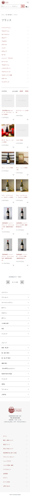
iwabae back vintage (7, 373)
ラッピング (4, 333)
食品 (3, 328)
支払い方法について (8, 448)
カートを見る (6, 482)
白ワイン (4, 307)
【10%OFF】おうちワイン (8, 368)
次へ (22, 282)
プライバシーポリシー (8, 457)
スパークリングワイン (7, 302)
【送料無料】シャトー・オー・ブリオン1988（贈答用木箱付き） (22, 256)
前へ (8, 282)
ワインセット (5, 297)
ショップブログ (7, 461)
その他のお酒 (5, 323)
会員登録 (5, 473)
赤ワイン (4, 318)
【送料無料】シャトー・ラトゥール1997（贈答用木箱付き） (22, 225)
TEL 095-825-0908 (15, 418)
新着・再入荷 (5, 347)
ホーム (3, 14)
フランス (15, 14)
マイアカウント (7, 469)
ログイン (5, 477)
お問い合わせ (6, 486)
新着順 (26, 91)
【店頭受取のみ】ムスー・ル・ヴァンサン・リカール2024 (8, 112)
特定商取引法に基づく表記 (10, 453)
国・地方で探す (9, 14)
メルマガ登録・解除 (8, 465)
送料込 (3, 384)
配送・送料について (8, 440)
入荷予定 (4, 394)
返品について (6, 444)
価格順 (21, 91)
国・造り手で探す (6, 358)
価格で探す (4, 363)
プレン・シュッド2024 (7, 167)
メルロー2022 (19, 140)
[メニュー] (27, 2)
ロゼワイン (4, 313)
